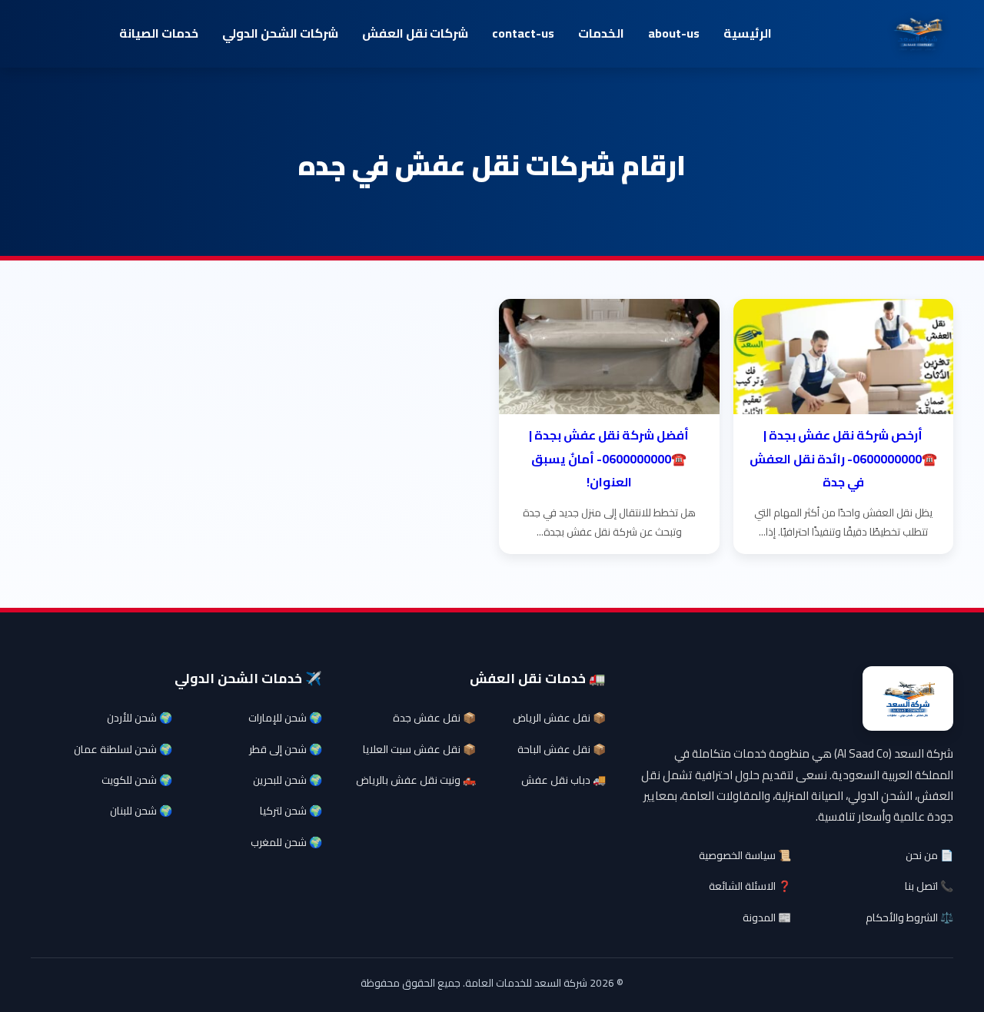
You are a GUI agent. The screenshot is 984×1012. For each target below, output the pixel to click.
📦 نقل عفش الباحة (561, 749)
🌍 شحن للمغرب (286, 842)
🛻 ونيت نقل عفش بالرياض (416, 780)
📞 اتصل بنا (929, 886)
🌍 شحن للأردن (139, 718)
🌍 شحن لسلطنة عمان (123, 749)
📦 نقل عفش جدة (434, 718)
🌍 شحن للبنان (141, 811)
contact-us (523, 33)
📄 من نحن (929, 855)
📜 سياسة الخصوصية (745, 855)
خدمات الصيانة (158, 33)
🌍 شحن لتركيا (291, 811)
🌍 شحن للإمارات (285, 718)
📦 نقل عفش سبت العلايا (419, 749)
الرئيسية (747, 33)
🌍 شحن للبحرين (287, 780)
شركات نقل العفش (415, 33)
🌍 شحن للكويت (136, 780)
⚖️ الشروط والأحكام (909, 917)
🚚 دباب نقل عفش (563, 780)
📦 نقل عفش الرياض (559, 718)
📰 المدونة (767, 917)
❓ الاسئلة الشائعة (750, 886)
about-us (674, 33)
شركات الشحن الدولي (280, 33)
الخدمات (601, 33)
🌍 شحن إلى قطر (285, 749)
